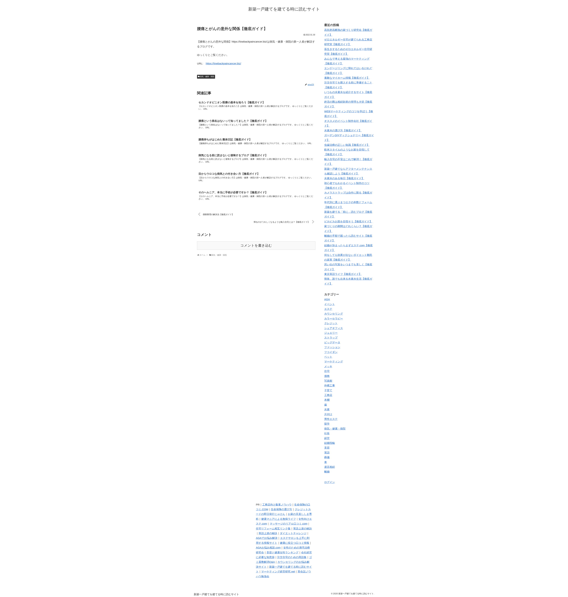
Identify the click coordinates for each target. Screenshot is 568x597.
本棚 (327, 399)
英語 (327, 452)
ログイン (329, 482)
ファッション (332, 347)
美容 (327, 447)
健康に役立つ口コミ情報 (294, 542)
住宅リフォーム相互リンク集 (273, 528)
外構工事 (329, 385)
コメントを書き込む (256, 245)
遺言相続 (329, 466)
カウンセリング (333, 313)
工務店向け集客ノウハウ (277, 504)
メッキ (328, 366)
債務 (327, 376)
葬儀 (327, 457)
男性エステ (331, 419)
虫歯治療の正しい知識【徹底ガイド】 (346, 144)
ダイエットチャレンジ (293, 533)
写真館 (328, 380)
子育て (328, 390)
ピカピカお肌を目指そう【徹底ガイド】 (348, 221)
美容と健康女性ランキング (282, 552)
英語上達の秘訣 (302, 528)
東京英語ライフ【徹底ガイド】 (343, 274)
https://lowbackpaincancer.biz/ (223, 63)
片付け (328, 414)
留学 (327, 423)
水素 (327, 409)
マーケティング (333, 361)
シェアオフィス (333, 328)
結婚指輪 (329, 443)
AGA (327, 299)
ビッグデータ (332, 342)
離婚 (327, 471)
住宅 (327, 371)
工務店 (328, 395)
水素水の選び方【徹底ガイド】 (343, 130)
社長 (327, 433)
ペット (328, 356)
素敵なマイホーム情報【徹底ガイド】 (346, 77)
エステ (328, 309)
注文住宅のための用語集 (291, 557)
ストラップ (331, 337)
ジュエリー (331, 332)
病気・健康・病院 (207, 77)
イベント (329, 304)
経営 (327, 438)
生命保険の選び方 (281, 509)
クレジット (331, 323)
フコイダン (331, 352)
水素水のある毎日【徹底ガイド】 (344, 178)
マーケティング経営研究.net (278, 571)
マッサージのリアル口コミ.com (288, 523)
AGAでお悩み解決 (266, 538)
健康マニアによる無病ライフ (278, 518)
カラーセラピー (333, 318)
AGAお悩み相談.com (268, 547)
